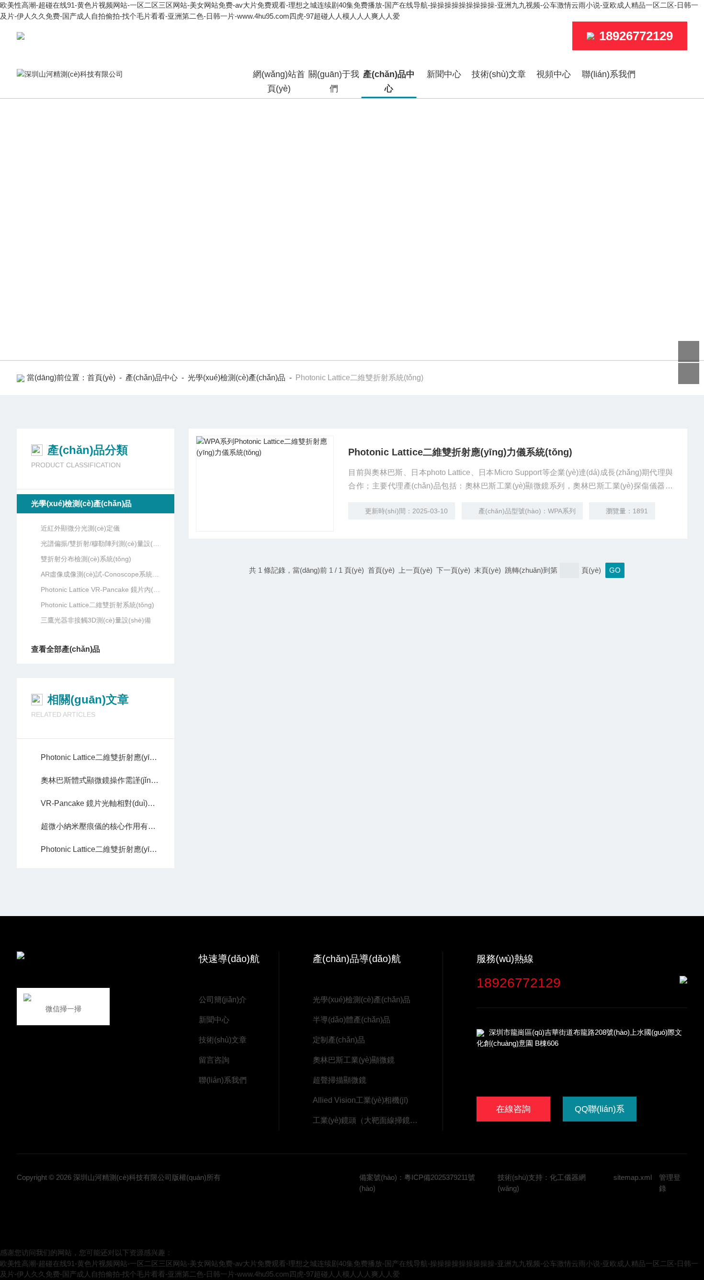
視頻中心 (553, 74)
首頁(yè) (101, 378)
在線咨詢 (513, 1109)
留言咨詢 (214, 1060)
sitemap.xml (632, 1177)
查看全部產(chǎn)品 (65, 649)
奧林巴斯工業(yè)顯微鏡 (354, 1060)
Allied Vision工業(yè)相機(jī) (360, 1100)
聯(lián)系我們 (609, 74)
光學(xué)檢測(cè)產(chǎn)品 (236, 378)
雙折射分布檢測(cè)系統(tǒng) (86, 559)
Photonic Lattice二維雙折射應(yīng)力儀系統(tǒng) (460, 452)
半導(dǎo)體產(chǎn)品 (351, 1020)
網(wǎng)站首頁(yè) (279, 81)
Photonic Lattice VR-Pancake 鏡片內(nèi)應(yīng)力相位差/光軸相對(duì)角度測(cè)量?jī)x (100, 589)
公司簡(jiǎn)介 (223, 1000)
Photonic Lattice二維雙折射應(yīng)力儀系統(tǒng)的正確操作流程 (100, 849)
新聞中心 (444, 74)
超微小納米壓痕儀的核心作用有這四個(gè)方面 (100, 826)
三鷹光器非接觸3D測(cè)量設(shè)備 (96, 620)
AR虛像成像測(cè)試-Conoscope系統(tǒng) (100, 574)
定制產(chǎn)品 (339, 1040)
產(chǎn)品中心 (389, 81)
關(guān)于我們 (333, 81)
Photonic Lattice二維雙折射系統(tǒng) (97, 605)
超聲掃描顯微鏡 (339, 1080)
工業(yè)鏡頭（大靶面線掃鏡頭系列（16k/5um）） (368, 1120)
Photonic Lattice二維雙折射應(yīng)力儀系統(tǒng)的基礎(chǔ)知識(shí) (100, 757)
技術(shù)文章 (499, 74)
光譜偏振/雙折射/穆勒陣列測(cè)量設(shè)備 (100, 543)
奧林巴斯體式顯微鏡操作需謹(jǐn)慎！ (100, 780)
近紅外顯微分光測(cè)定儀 (80, 528)
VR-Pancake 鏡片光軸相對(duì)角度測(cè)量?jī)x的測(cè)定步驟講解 (100, 803)
